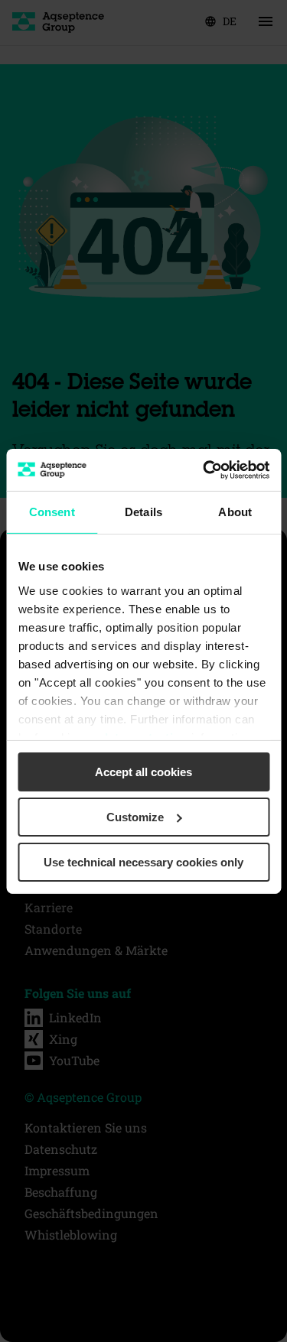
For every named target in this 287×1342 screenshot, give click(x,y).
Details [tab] (143, 511)
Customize (135, 817)
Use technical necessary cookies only (143, 861)
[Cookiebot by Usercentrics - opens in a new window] (204, 469)
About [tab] (235, 511)
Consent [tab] (52, 511)
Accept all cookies (143, 771)
